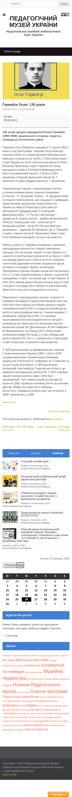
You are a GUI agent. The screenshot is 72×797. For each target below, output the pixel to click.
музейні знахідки (53, 713)
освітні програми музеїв (48, 717)
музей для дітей (21, 713)
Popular (13, 453)
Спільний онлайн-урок (35, 461)
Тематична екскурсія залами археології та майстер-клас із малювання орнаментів (39, 496)
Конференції (32, 665)
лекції (27, 710)
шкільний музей (15, 725)
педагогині (8, 721)
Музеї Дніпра (32, 679)
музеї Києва (28, 717)
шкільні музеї (32, 725)
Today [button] (20, 565)
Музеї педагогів (60, 679)
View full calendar (58, 411)
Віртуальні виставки (32, 660)
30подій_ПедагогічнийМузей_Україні (20, 655)
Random (58, 453)
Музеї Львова (45, 679)
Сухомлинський (54, 697)
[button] (9, 565)
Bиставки (9, 660)
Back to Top (9, 774)
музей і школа (15, 717)
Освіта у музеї (23, 692)
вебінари (10, 705)
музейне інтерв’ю (37, 714)
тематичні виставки (58, 721)
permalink (56, 419)
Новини (7, 685)
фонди (5, 725)
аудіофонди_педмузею (46, 701)
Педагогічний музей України (33, 21)
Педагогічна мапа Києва (21, 696)
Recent (36, 453)
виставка (22, 706)
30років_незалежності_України (53, 655)
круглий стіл (17, 709)
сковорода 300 (41, 721)
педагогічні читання (22, 721)
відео (31, 705)
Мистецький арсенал (34, 672)
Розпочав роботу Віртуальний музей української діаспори (43, 478)
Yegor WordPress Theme (19, 771)
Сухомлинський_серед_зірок (18, 701)
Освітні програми (48, 691)
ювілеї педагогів (36, 729)
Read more (9, 402)
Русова (42, 697)
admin (32, 109)
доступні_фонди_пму (47, 705)
